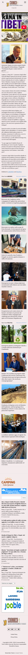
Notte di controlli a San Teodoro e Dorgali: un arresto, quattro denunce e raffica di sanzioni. (13, 257)
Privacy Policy (14, 637)
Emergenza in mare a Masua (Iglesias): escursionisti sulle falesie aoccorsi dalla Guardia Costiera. (14, 284)
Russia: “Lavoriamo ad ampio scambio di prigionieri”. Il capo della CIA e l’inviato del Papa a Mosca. (14, 551)
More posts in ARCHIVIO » (21, 176)
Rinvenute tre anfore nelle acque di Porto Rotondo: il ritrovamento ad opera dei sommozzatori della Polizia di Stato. (14, 229)
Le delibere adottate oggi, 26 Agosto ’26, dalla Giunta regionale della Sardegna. (14, 436)
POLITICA (19, 172)
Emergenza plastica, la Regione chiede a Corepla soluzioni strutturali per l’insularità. (14, 347)
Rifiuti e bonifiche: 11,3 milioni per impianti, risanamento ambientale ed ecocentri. (13, 462)
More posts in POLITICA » (21, 322)
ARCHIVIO (11, 172)
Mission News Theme (9, 653)
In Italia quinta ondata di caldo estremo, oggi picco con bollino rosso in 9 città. (14, 521)
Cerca (24, 498)
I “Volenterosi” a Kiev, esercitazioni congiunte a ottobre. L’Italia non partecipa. (12, 568)
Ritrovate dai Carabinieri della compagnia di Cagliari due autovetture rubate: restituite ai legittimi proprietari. (14, 201)
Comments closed (6, 516)
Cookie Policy (14, 634)
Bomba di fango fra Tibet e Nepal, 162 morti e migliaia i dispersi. (13, 536)
